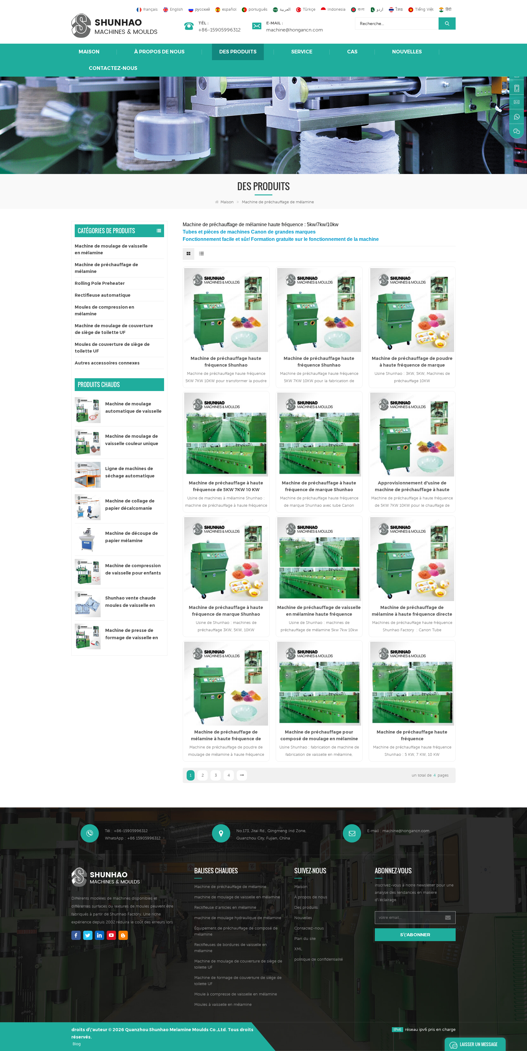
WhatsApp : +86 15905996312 (132, 838)
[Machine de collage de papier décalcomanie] (88, 507)
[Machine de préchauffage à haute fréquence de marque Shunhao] (319, 435)
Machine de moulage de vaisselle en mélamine (111, 249)
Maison (89, 52)
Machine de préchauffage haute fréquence (412, 735)
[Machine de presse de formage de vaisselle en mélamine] (88, 637)
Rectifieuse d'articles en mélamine (225, 907)
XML (298, 949)
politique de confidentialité (318, 959)
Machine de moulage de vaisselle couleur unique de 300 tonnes (131, 440)
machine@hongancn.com (294, 29)
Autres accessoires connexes (107, 363)
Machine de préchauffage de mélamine (278, 202)
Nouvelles (407, 52)
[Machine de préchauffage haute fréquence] (412, 684)
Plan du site (305, 938)
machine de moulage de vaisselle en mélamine (237, 897)
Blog (77, 1044)
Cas (352, 52)
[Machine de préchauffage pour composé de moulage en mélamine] (319, 684)
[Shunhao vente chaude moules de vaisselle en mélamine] (88, 604)
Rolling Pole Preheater (100, 283)
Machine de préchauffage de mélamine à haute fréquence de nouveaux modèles (226, 735)
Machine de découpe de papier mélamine (131, 537)
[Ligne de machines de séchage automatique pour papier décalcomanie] (88, 475)
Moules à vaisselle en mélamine (223, 1004)
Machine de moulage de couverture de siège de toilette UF (114, 329)
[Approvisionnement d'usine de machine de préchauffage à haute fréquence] (412, 435)
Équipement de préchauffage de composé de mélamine (236, 931)
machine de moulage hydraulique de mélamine (237, 917)
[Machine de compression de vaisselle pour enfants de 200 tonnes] (88, 572)
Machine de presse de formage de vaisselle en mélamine (131, 634)
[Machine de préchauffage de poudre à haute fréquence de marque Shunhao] (412, 310)
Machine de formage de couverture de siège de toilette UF (237, 980)
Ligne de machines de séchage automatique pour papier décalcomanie (134, 473)
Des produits (237, 52)
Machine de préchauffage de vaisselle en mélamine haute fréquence (319, 611)
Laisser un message (478, 1044)
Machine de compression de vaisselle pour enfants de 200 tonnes (133, 570)
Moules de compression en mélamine (104, 310)
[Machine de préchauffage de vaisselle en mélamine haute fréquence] (319, 559)
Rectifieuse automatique (103, 295)
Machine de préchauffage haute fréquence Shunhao (226, 362)
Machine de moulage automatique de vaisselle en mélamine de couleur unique (133, 408)
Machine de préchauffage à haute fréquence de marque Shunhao (319, 486)
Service (301, 52)
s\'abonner (415, 934)
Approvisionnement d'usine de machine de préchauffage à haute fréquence (412, 486)
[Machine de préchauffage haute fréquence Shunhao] (226, 310)
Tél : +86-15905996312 (126, 830)
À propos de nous (159, 52)
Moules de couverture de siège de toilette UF (112, 348)
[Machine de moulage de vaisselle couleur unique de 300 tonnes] (88, 442)
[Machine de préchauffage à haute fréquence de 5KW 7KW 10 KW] (226, 435)
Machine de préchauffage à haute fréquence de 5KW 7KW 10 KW (226, 486)
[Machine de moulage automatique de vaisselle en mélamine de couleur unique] (88, 410)
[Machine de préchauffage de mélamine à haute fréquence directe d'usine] (412, 559)
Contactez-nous (113, 68)
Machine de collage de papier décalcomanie (130, 504)
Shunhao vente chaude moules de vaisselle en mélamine (130, 602)
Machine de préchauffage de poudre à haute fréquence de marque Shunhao (412, 362)
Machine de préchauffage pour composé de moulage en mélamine (319, 735)
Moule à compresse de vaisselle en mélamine (235, 994)
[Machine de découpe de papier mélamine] (88, 540)
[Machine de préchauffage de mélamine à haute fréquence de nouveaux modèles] (226, 684)
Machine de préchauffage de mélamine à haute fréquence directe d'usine (412, 611)
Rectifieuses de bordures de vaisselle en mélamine (230, 947)
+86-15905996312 (219, 29)
